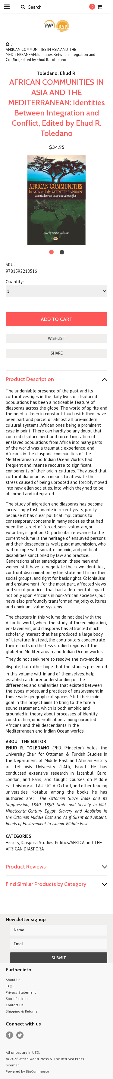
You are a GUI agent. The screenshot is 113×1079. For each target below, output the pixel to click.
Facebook (9, 1035)
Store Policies (17, 998)
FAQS (10, 986)
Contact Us (15, 1005)
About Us (13, 979)
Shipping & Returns (21, 1011)
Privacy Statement (21, 992)
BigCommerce (37, 1071)
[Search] (23, 6)
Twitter (20, 1035)
